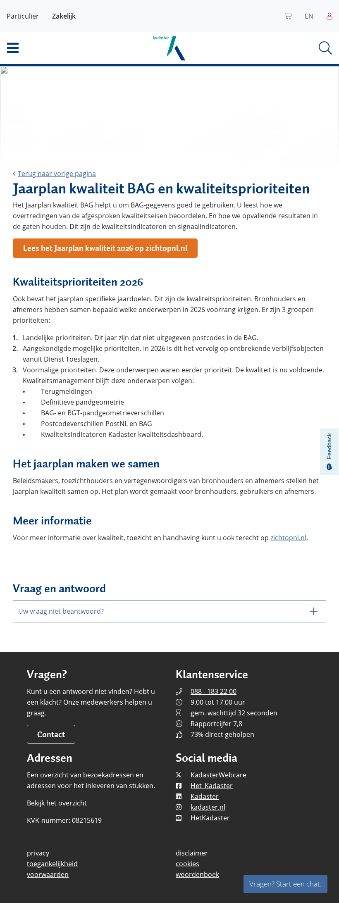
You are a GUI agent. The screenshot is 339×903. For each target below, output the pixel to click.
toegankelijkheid (52, 863)
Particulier (23, 16)
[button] (56, 48)
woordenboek (197, 874)
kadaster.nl (208, 807)
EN (309, 16)
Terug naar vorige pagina (57, 173)
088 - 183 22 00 (213, 691)
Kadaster (205, 796)
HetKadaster (210, 817)
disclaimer (192, 853)
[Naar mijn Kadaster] (329, 16)
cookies (187, 863)
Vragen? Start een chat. (285, 884)
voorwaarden (48, 874)
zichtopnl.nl (288, 537)
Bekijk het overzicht (57, 803)
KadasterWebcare (218, 774)
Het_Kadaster (212, 785)
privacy (38, 853)
